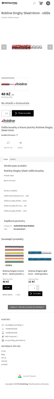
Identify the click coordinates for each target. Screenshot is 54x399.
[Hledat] (34, 3)
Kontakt (4, 364)
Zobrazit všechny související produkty (27, 307)
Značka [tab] (12, 159)
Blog (3, 354)
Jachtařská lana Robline (24, 226)
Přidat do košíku (24, 113)
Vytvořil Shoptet (29, 376)
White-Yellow (7, 294)
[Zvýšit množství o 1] (37, 286)
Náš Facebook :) (11, 336)
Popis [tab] (6, 159)
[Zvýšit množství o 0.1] (10, 111)
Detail (7, 287)
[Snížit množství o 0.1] (10, 114)
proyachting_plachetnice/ (15, 340)
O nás (3, 351)
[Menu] (48, 3)
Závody (4, 361)
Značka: (10, 17)
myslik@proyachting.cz (14, 325)
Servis (3, 358)
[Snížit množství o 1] (37, 289)
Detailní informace (8, 135)
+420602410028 (11, 329)
